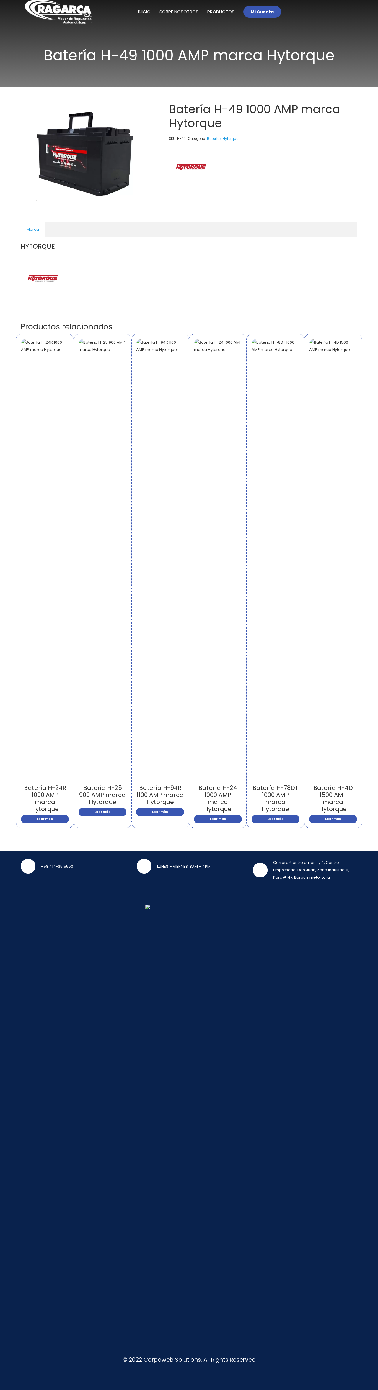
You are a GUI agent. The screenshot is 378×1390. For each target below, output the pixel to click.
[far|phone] (31, 866)
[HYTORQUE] (191, 168)
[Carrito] (317, 12)
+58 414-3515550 (57, 866)
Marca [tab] (33, 229)
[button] (141, 110)
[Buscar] (332, 11)
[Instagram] (351, 12)
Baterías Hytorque (222, 138)
